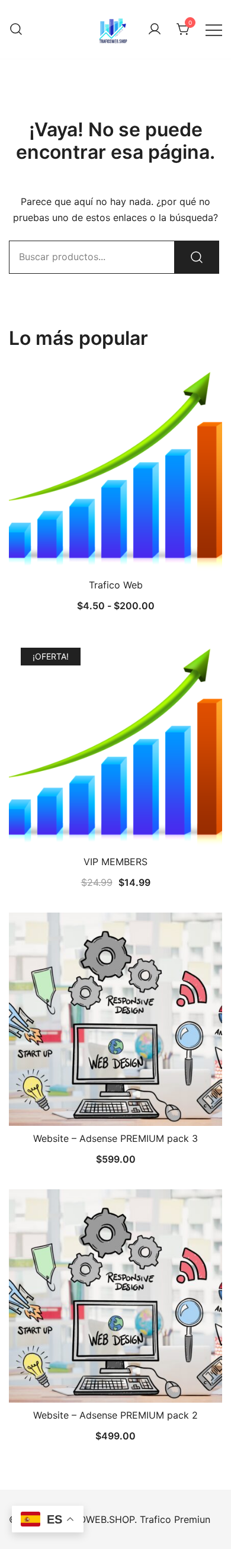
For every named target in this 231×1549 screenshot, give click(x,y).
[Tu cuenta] (154, 29)
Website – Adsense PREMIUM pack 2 (115, 1415)
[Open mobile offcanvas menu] (214, 29)
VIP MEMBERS (115, 862)
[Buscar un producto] (16, 29)
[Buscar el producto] (196, 257)
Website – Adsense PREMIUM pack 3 (115, 1138)
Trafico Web (116, 585)
